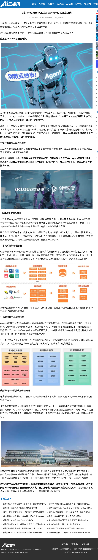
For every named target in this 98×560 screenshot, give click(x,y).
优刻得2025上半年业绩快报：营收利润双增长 (22, 532)
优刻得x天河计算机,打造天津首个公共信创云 (67, 528)
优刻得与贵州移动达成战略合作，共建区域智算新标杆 (71, 504)
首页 (34, 4)
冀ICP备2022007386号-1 (61, 549)
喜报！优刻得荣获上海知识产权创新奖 (65, 516)
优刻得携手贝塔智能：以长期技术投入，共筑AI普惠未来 (27, 528)
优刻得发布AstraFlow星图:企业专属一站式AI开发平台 (71, 508)
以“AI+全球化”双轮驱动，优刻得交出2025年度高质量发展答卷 (29, 512)
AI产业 (60, 4)
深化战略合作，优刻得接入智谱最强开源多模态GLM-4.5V (73, 532)
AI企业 (42, 4)
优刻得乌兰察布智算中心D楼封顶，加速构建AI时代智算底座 (28, 504)
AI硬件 (51, 4)
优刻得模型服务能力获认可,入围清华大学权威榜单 (24, 524)
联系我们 (75, 544)
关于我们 (65, 544)
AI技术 (69, 4)
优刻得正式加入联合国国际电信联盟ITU (20, 508)
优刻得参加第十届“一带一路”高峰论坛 (64, 524)
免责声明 (85, 544)
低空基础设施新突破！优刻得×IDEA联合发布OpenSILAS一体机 (30, 516)
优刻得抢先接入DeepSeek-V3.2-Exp (18, 520)
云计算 (78, 4)
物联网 (87, 4)
